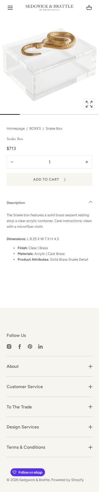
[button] (10, 7)
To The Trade (19, 406)
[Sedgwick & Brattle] (49, 7)
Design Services (23, 427)
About (13, 366)
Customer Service (25, 386)
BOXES (35, 128)
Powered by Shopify (67, 480)
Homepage (16, 128)
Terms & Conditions (26, 447)
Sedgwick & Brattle (34, 480)
